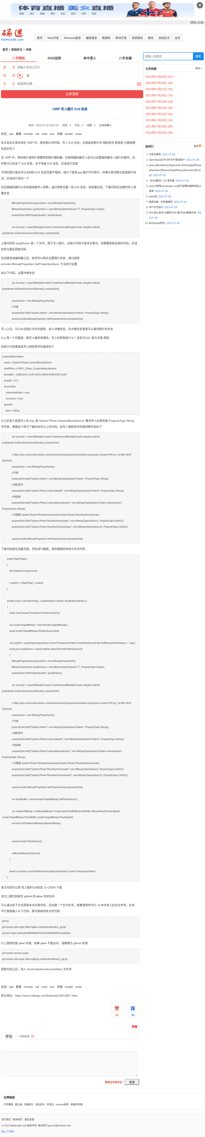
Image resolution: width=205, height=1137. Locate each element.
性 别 (9, 75)
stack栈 (160, 196)
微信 (151, 37)
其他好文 (164, 37)
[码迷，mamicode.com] (12, 39)
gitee (39, 896)
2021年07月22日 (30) (159, 107)
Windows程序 (72, 37)
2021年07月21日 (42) (159, 114)
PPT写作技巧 (163, 207)
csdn (44, 133)
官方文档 (97, 337)
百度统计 (29, 1104)
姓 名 (9, 67)
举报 (134, 1026)
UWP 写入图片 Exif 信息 (16, 978)
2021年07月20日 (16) (159, 120)
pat (11, 133)
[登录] (193, 22)
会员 (177, 37)
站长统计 (40, 1104)
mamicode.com (18, 1125)
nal (37, 133)
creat (78, 133)
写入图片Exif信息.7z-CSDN (38, 887)
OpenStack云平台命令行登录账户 (174, 159)
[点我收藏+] (105, 125)
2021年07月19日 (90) (159, 126)
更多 (196, 146)
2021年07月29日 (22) (159, 76)
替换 (18, 133)
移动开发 (121, 37)
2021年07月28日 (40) (159, 83)
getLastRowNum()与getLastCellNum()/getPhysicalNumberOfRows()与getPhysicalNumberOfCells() (175, 170)
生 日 (9, 83)
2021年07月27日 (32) (159, 89)
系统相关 (137, 37)
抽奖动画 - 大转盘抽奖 (168, 202)
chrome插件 (62, 1104)
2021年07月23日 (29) (159, 101)
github (28, 896)
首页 (39, 37)
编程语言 (91, 37)
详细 (59, 133)
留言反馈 (29, 1119)
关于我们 (6, 1119)
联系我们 (18, 1119)
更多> (198, 68)
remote (28, 133)
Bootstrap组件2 (164, 223)
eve (52, 133)
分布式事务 (162, 154)
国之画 (18, 1104)
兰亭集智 (8, 1104)
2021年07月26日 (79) (159, 95)
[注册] (201, 22)
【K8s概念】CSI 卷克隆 (169, 180)
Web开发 (53, 37)
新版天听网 (77, 1104)
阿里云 (50, 1104)
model (69, 133)
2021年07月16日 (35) (159, 132)
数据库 (106, 37)
